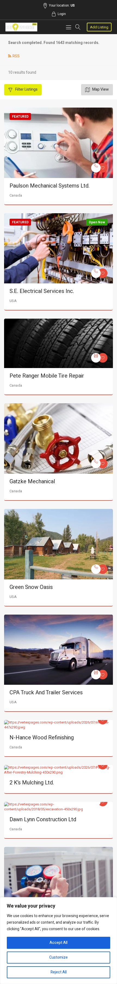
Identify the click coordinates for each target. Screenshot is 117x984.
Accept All (58, 943)
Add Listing (99, 27)
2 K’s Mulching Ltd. (32, 783)
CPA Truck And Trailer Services (46, 692)
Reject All (59, 972)
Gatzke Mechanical (32, 481)
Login (62, 13)
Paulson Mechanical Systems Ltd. (50, 186)
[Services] (96, 168)
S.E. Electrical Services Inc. (42, 291)
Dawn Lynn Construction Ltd (43, 819)
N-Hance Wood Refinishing (42, 738)
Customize (58, 957)
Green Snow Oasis (31, 587)
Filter (26, 89)
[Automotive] (96, 358)
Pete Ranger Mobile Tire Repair (47, 376)
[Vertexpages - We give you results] (21, 27)
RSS (16, 56)
